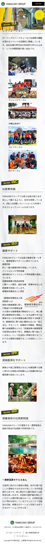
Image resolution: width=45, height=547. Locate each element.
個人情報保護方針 (33, 532)
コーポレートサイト (13, 532)
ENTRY (38, 3)
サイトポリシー (22, 536)
